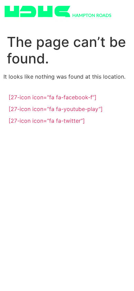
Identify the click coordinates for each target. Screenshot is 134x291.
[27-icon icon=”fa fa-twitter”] (47, 120)
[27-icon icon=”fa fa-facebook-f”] (53, 97)
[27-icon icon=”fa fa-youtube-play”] (56, 109)
